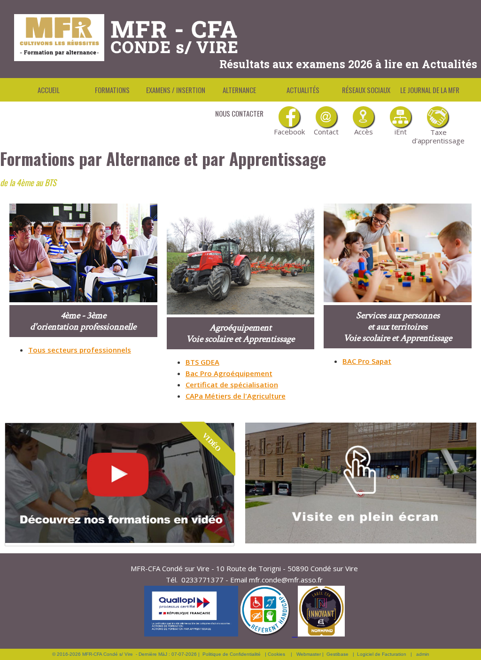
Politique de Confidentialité (231, 654)
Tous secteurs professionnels (79, 349)
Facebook (289, 131)
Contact (326, 131)
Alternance (239, 90)
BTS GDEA (202, 362)
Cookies (276, 654)
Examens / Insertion (175, 90)
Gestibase (337, 654)
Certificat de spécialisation (232, 384)
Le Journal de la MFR (429, 90)
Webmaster (308, 654)
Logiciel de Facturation (381, 654)
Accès (363, 131)
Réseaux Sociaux (366, 90)
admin (422, 654)
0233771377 (202, 579)
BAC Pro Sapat (366, 361)
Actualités (303, 90)
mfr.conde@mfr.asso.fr (286, 579)
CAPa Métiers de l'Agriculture (236, 396)
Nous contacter (239, 113)
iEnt (401, 131)
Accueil (49, 90)
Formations (112, 90)
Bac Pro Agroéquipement (229, 373)
